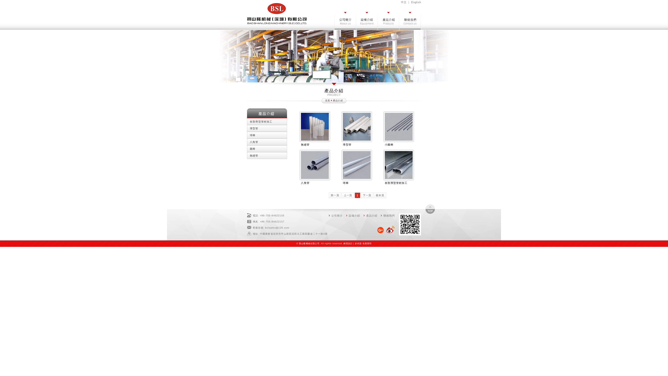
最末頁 (380, 195)
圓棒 (252, 148)
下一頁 (367, 195)
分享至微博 (390, 229)
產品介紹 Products (388, 18)
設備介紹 (354, 215)
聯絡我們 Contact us (410, 23)
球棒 (252, 135)
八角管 (254, 141)
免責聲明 (367, 243)
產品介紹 (371, 215)
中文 (404, 2)
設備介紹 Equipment (367, 18)
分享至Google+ (380, 229)
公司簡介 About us (345, 18)
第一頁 (335, 195)
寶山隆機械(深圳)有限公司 (277, 13)
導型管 (254, 128)
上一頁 (348, 195)
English (416, 2)
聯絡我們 (389, 215)
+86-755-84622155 (272, 215)
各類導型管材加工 (261, 121)
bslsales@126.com (277, 227)
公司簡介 (337, 215)
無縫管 (254, 155)
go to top (430, 209)
